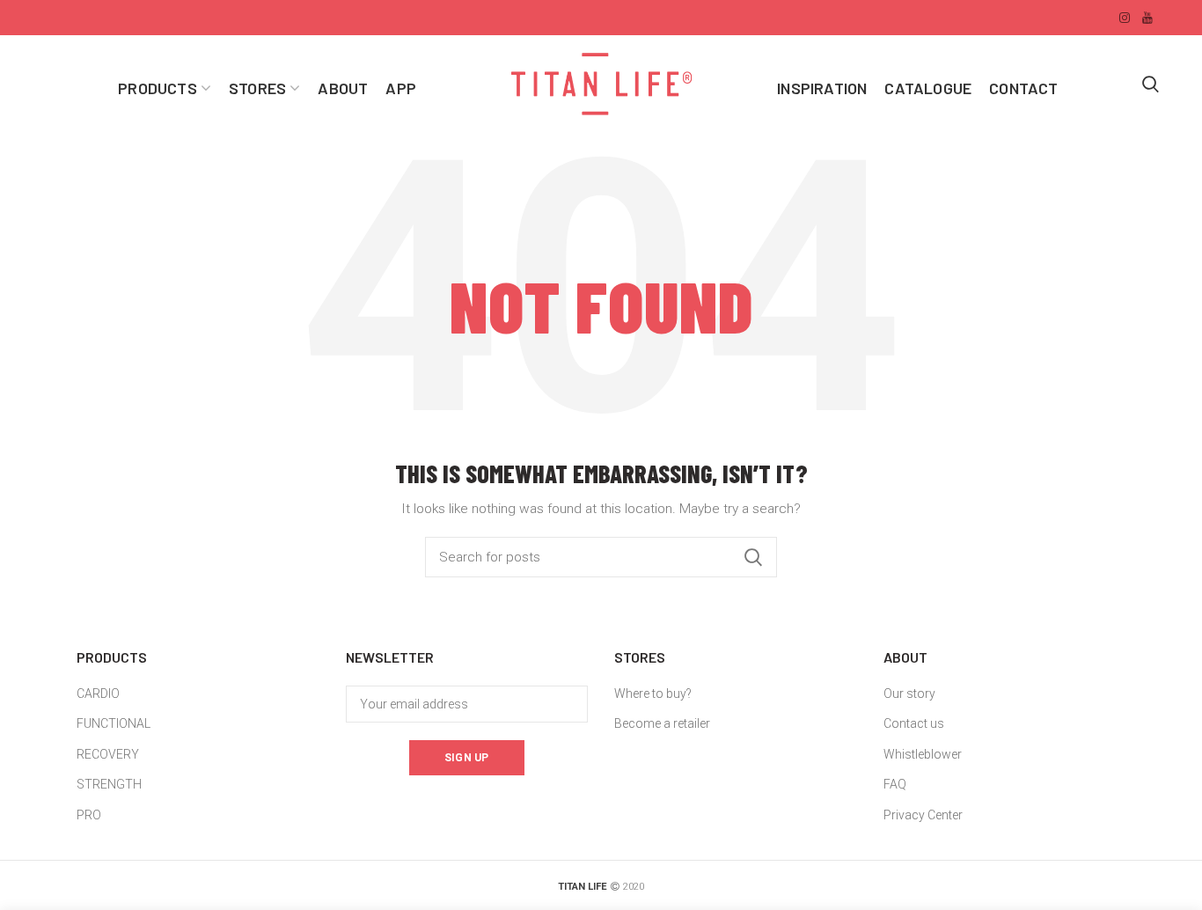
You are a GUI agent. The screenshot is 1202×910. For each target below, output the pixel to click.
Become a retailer (662, 723)
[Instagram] (1124, 17)
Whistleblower (922, 754)
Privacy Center (923, 815)
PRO (89, 815)
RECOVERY (108, 754)
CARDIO (98, 693)
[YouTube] (1147, 17)
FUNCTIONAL (113, 723)
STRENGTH (109, 784)
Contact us (913, 723)
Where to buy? (653, 693)
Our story (909, 693)
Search (753, 557)
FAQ (894, 784)
